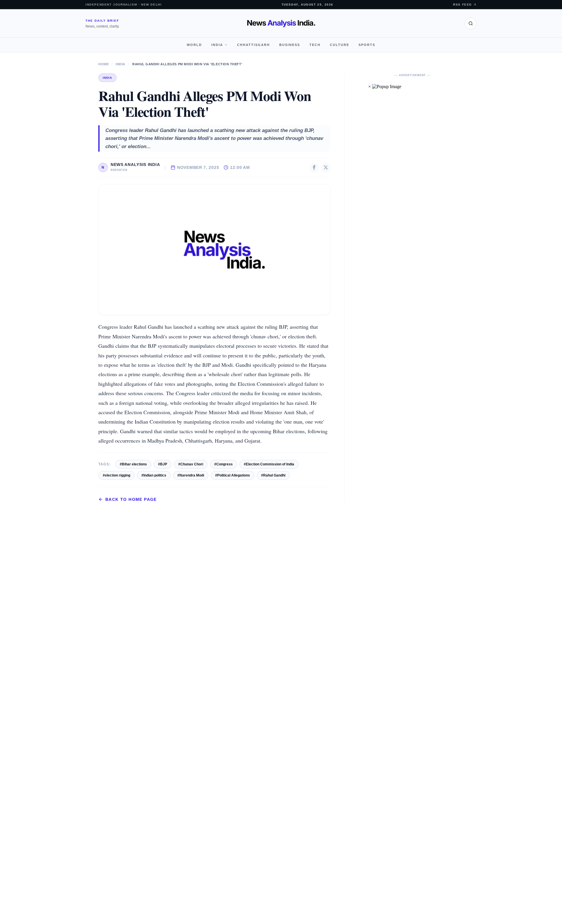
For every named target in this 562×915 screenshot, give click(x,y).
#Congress (223, 464)
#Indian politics (153, 475)
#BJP (162, 464)
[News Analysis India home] (281, 23)
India (217, 45)
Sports (367, 45)
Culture (339, 45)
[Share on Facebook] (314, 167)
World (194, 45)
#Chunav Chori (190, 464)
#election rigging (116, 475)
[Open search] (471, 23)
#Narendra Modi (190, 475)
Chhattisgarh (253, 45)
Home (103, 64)
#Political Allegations (232, 475)
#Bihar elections (133, 464)
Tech (315, 45)
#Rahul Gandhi (273, 475)
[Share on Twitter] (325, 167)
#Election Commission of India (269, 464)
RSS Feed (462, 4)
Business (289, 45)
